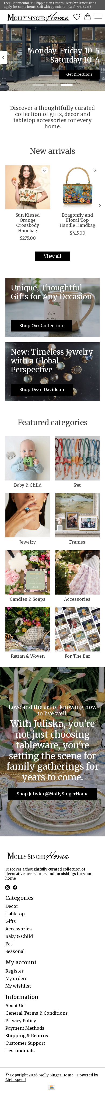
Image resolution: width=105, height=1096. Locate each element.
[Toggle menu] (98, 17)
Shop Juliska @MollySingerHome (53, 793)
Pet (77, 485)
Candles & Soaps (28, 599)
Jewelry (27, 542)
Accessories (77, 599)
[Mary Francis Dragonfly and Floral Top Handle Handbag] (77, 187)
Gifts (10, 921)
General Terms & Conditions (36, 1013)
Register (14, 971)
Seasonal (15, 951)
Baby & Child (27, 485)
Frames (77, 542)
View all (52, 256)
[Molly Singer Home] (38, 16)
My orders (16, 978)
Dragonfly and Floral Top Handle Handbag (77, 220)
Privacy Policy (20, 1020)
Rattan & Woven (28, 656)
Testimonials (20, 1050)
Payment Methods (24, 1028)
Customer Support (25, 1043)
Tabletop (15, 913)
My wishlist (18, 986)
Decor (11, 906)
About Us (14, 1005)
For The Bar (77, 656)
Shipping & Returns (26, 1035)
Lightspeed (15, 1079)
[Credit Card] (51, 1088)
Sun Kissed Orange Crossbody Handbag (28, 222)
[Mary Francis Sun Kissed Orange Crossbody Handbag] (27, 187)
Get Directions (79, 74)
